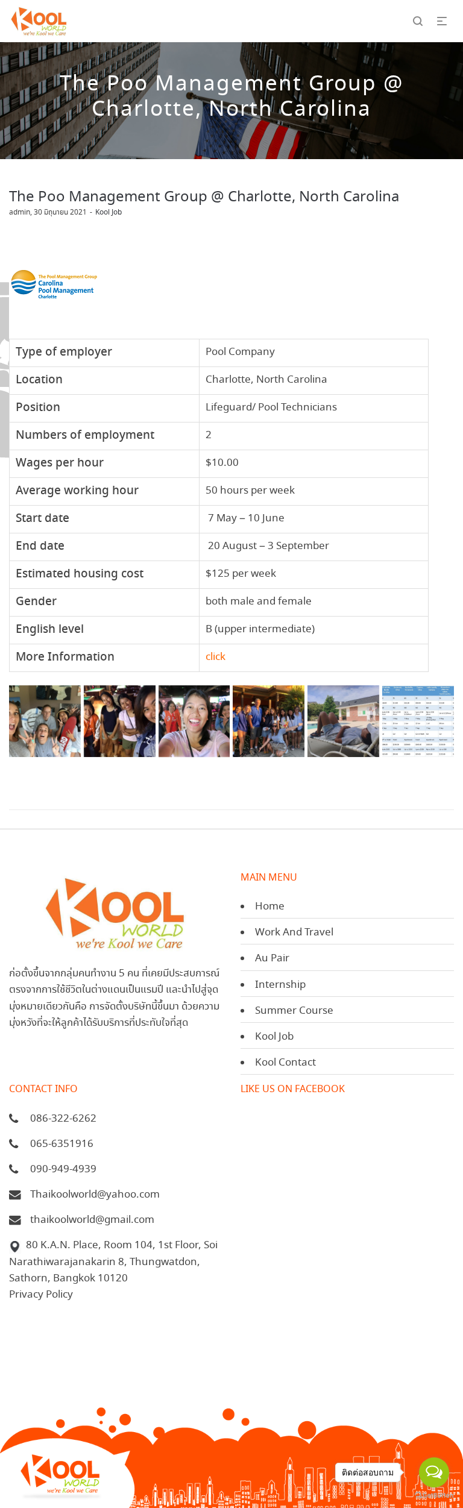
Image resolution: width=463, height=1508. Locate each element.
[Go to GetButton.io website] (434, 1496)
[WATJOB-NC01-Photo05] (45, 721)
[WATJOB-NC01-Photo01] (120, 721)
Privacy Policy (41, 1294)
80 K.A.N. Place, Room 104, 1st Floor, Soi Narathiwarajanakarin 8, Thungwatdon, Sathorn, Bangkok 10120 (113, 1262)
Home (270, 906)
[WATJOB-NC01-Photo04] (343, 721)
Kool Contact (285, 1062)
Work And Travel (294, 932)
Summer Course (294, 1011)
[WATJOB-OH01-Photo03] (418, 721)
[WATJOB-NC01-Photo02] (194, 721)
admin (19, 212)
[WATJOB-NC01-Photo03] (268, 721)
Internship (280, 985)
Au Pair (272, 958)
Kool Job (108, 212)
